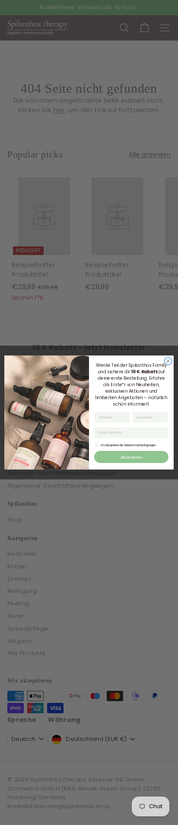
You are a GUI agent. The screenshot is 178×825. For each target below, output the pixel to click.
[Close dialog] (168, 361)
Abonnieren (132, 456)
